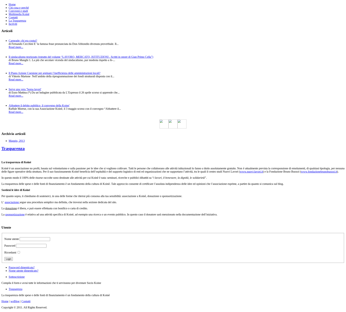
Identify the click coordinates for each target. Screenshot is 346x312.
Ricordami (10, 252)
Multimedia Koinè (19, 14)
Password (9, 245)
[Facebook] (163, 127)
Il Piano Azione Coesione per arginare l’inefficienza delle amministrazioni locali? (54, 73)
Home (12, 4)
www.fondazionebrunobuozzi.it (319, 171)
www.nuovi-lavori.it (251, 171)
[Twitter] (173, 127)
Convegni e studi (18, 10)
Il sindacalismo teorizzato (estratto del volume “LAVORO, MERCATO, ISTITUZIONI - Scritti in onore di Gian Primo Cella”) (81, 56)
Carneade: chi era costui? (23, 40)
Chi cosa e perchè (19, 7)
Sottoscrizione (17, 276)
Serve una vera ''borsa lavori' (25, 89)
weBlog (14, 301)
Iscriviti (13, 23)
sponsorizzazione (15, 214)
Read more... (16, 47)
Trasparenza (13, 148)
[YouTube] (182, 127)
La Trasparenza (17, 20)
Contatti (13, 17)
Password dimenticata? (22, 267)
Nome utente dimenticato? (23, 270)
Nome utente (11, 238)
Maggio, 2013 (17, 140)
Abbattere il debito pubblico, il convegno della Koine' (39, 105)
